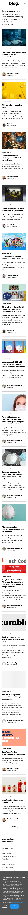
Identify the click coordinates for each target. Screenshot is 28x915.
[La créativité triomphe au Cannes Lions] (14, 785)
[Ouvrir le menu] (3, 3)
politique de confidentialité (17, 902)
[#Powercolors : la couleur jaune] (14, 90)
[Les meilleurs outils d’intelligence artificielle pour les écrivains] (14, 140)
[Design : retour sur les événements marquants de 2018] (14, 622)
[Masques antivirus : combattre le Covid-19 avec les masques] (14, 512)
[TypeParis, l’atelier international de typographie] (14, 737)
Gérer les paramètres (4, 906)
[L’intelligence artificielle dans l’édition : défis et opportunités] (14, 37)
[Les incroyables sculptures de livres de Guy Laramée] (14, 193)
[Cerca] (25, 4)
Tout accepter (14, 906)
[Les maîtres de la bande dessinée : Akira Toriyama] (14, 241)
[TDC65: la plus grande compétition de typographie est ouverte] (14, 679)
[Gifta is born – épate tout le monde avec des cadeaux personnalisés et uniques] (14, 292)
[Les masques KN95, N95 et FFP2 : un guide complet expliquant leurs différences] (14, 347)
